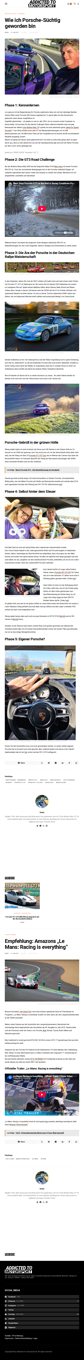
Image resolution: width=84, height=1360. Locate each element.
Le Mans (35, 1159)
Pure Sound (49, 782)
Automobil (21, 13)
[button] (78, 4)
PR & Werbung (17, 1336)
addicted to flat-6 (10, 13)
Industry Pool (26, 913)
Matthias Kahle (56, 780)
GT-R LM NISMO (36, 1059)
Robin (7, 32)
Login (35, 1338)
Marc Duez (58, 166)
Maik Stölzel (33, 780)
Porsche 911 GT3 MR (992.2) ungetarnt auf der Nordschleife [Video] (22, 918)
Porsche (9, 782)
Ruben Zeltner (61, 782)
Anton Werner (11, 780)
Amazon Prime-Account (18, 1125)
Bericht (62, 616)
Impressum (9, 1338)
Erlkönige (17, 913)
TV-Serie (43, 1159)
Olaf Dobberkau (69, 780)
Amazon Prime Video (23, 1159)
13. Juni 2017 (15, 32)
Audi (44, 1030)
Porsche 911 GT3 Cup (37, 455)
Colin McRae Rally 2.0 (30, 127)
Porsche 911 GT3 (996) (36, 782)
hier (60, 484)
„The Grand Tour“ (25, 1012)
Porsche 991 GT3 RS (62, 572)
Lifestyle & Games (10, 934)
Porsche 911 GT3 (20, 782)
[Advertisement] (42, 849)
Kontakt (8, 1336)
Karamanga (22, 780)
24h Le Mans (10, 1159)
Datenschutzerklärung (23, 1338)
